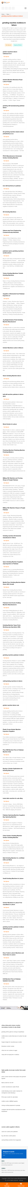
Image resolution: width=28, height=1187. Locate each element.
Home (3, 14)
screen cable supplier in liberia (11, 1127)
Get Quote (8, 45)
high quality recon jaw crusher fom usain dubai (14, 1071)
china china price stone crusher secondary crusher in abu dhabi (11, 1026)
